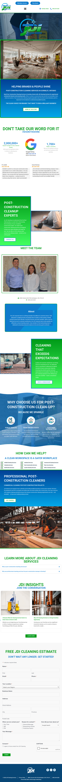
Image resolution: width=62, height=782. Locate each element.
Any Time (6, 724)
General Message (28, 724)
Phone (34, 676)
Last (33, 673)
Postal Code (5, 718)
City (3, 712)
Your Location (7, 684)
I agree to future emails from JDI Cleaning (15, 746)
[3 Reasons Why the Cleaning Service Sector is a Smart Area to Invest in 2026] (15, 603)
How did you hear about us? (50, 722)
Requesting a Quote (29, 726)
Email (4, 676)
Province (34, 712)
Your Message (7, 731)
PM (5, 728)
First (3, 673)
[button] (25, 8)
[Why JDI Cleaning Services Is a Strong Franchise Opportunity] (46, 603)
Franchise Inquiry (28, 728)
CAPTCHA (39, 744)
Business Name (7, 691)
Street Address (6, 705)
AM (5, 726)
